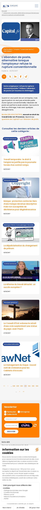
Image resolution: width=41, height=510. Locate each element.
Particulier (11, 412)
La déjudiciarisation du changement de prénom (20, 247)
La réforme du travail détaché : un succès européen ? (19, 286)
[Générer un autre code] (34, 425)
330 (21, 386)
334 (37, 386)
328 (14, 386)
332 (29, 386)
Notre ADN (6, 442)
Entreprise (25, 412)
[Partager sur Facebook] (20, 76)
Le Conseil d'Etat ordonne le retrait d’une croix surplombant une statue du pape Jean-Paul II (20, 326)
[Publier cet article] (10, 76)
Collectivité (12, 414)
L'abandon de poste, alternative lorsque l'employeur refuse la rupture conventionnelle (20, 14)
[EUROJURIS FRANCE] (10, 6)
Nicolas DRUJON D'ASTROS (12, 114)
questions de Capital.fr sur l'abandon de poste (20, 119)
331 (25, 386)
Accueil (4, 11)
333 (33, 386)
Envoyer (11, 431)
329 (17, 386)
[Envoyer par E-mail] (26, 76)
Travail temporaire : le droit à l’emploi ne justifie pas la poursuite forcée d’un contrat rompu (20, 162)
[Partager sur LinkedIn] (15, 76)
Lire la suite (20, 360)
